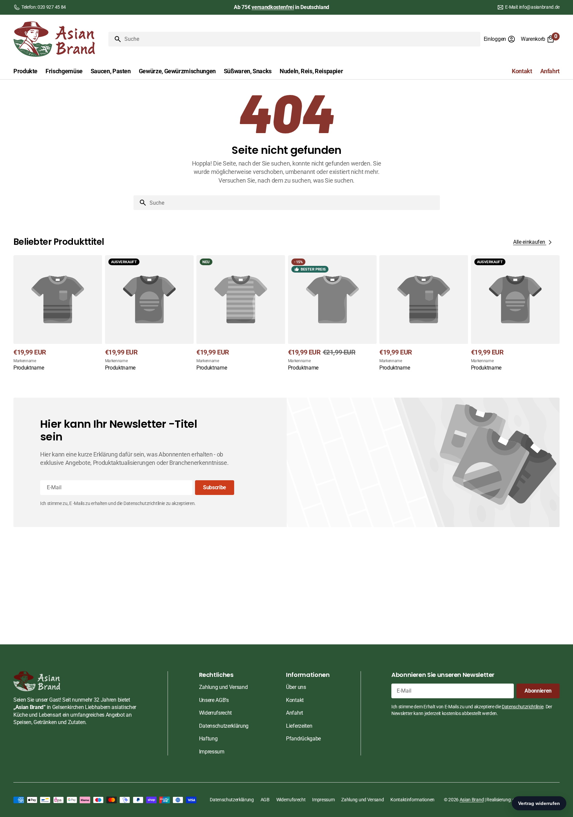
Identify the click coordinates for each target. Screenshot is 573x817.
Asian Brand (472, 799)
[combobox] (301, 39)
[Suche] (115, 39)
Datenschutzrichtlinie (522, 706)
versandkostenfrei (273, 7)
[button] (499, 39)
